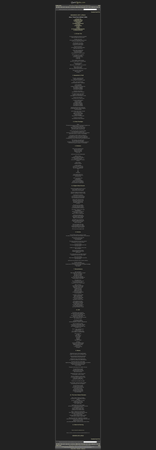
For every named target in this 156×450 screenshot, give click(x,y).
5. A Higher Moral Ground (78, 23)
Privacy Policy (73, 448)
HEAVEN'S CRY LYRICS (78, 15)
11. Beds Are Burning (78, 29)
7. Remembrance (78, 25)
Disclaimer (78, 448)
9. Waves (78, 27)
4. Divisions (78, 22)
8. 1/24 (78, 26)
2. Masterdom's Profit (78, 20)
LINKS (99, 5)
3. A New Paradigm (78, 21)
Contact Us (83, 448)
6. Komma (78, 24)
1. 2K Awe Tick (78, 18)
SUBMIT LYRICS (58, 5)
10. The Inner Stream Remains (78, 28)
